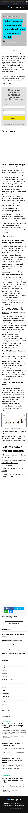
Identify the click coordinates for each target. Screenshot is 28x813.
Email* (4, 110)
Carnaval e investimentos (8, 644)
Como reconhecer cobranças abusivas (11, 640)
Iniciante (3, 690)
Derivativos (4, 670)
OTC (2, 707)
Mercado (3, 699)
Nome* (5, 104)
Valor (4, 165)
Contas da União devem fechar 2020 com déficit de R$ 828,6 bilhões (12, 780)
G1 (3, 208)
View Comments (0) (14, 623)
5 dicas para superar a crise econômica (11, 649)
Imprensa (4, 687)
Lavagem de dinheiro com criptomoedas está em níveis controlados (11, 760)
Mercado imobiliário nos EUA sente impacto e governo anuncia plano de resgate (13, 726)
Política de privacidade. (14, 809)
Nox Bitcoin (4, 704)
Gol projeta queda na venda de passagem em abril (12, 744)
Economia (4, 673)
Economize (4, 676)
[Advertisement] (14, 149)
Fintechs (3, 685)
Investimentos (7, 16)
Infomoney (6, 272)
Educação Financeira (7, 679)
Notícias (14, 16)
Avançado (4, 665)
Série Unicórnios (5, 710)
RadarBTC (5, 351)
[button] (2, 7)
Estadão (5, 240)
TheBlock (5, 313)
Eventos (3, 682)
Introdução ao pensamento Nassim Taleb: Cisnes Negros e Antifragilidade (13, 463)
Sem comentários (14, 42)
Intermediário (5, 693)
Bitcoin (3, 668)
